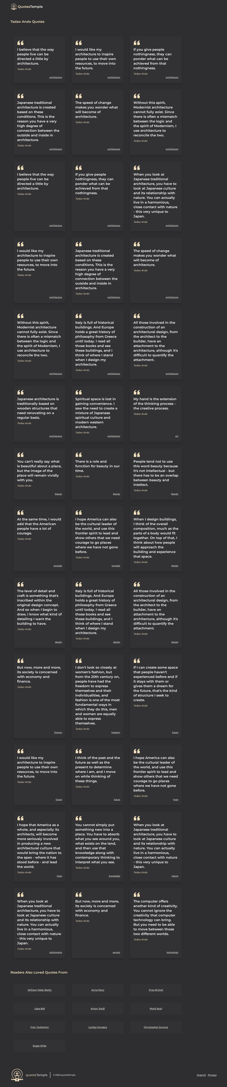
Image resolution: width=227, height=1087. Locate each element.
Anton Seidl (98, 1008)
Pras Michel (156, 989)
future (175, 732)
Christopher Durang (156, 1027)
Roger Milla (39, 1045)
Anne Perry (97, 989)
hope (175, 799)
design (174, 565)
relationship (55, 952)
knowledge (114, 876)
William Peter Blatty (40, 989)
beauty (58, 494)
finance (58, 732)
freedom (115, 732)
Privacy (212, 1075)
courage (58, 565)
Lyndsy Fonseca (97, 1027)
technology (172, 952)
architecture (55, 77)
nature (174, 876)
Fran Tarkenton (39, 1027)
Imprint (201, 1075)
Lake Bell (39, 1008)
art (176, 436)
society (116, 952)
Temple (30, 7)
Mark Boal (156, 1008)
